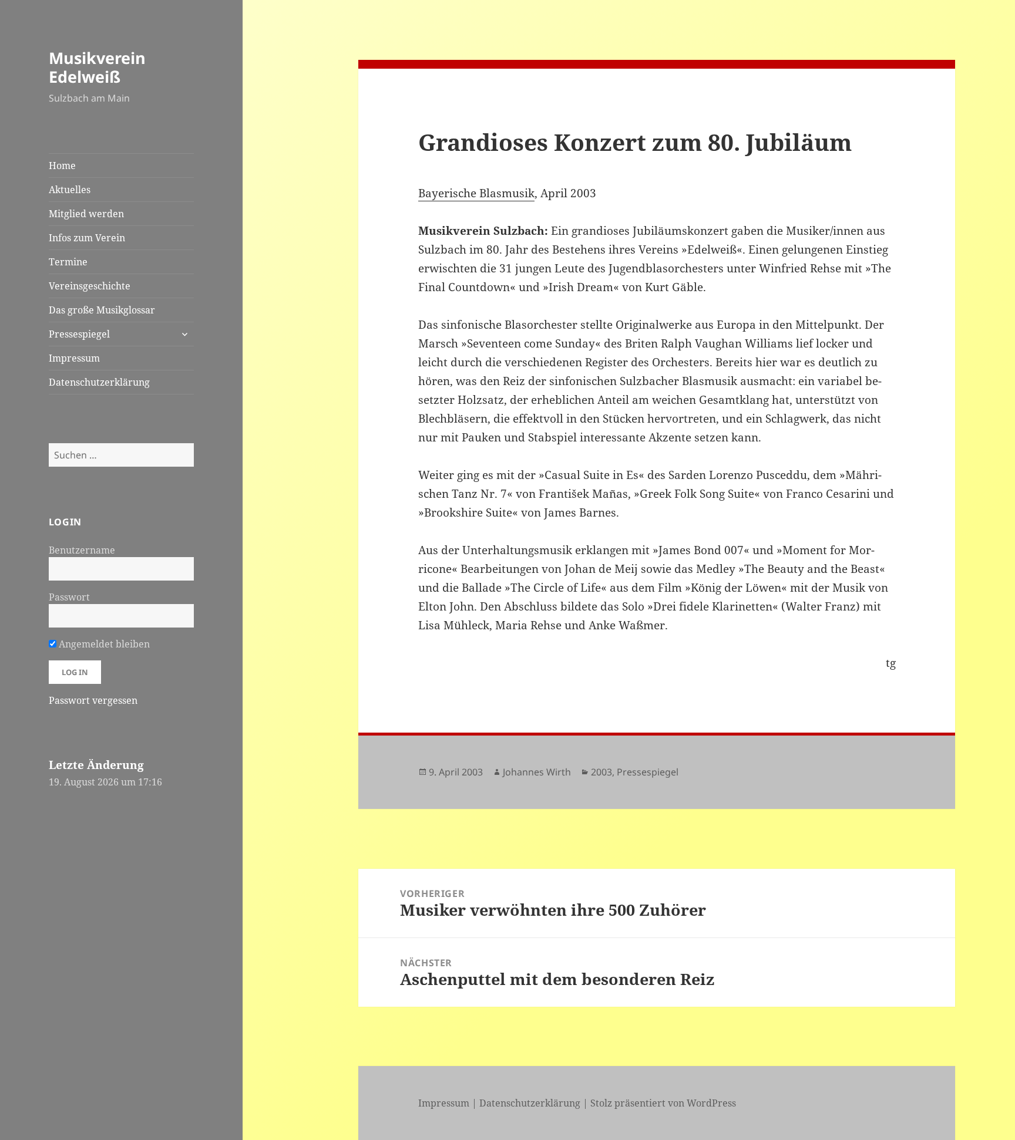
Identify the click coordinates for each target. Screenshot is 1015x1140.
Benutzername (82, 550)
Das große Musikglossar (102, 309)
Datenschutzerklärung (99, 382)
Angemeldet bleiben (103, 644)
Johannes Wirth (537, 771)
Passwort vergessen (93, 700)
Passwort (69, 597)
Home (62, 165)
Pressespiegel (79, 334)
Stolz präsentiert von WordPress (663, 1103)
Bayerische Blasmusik (476, 193)
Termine (68, 261)
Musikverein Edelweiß (97, 67)
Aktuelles (69, 189)
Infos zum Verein (87, 237)
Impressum (74, 358)
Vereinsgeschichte (89, 285)
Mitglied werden (86, 213)
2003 (601, 771)
